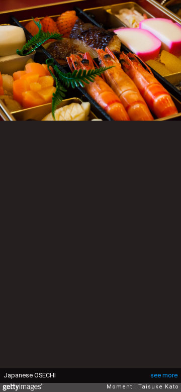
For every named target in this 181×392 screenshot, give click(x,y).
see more (163, 375)
